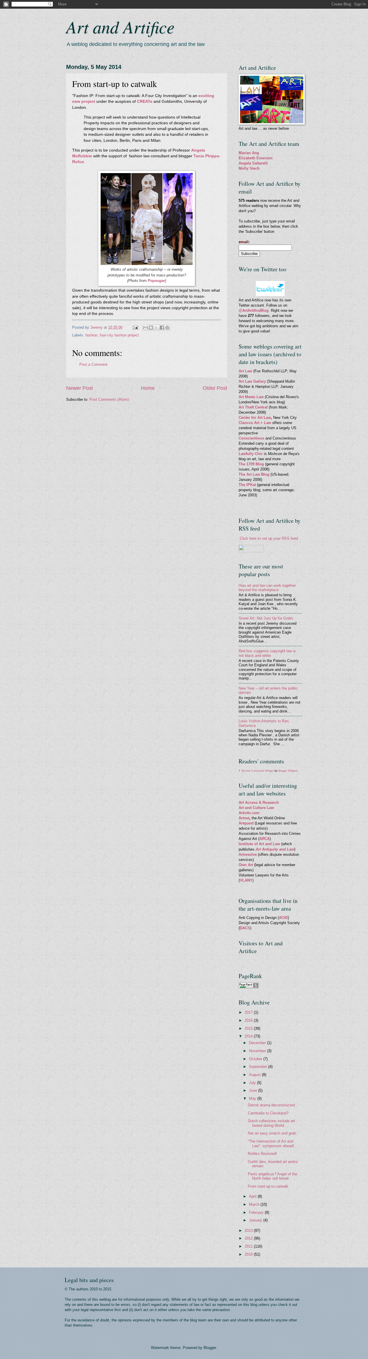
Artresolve (248, 854)
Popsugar (156, 280)
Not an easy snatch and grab (272, 1133)
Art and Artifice (120, 26)
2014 (249, 1036)
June (253, 1090)
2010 (249, 1254)
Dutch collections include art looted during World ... (271, 1123)
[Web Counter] (249, 961)
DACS (245, 928)
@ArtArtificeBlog (254, 310)
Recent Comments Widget (258, 770)
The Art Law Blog (254, 474)
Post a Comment (93, 364)
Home (148, 388)
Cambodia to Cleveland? (268, 1113)
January (256, 1220)
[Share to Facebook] (162, 327)
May (253, 1098)
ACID (283, 917)
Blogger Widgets (288, 770)
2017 (249, 1012)
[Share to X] (156, 327)
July (253, 1083)
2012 (249, 1238)
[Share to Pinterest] (167, 327)
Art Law (245, 371)
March (254, 1204)
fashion (91, 335)
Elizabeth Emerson (256, 158)
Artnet (244, 818)
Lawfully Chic (251, 454)
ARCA (264, 839)
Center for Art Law (255, 417)
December (258, 1043)
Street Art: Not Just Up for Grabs (266, 618)
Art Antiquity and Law (275, 849)
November (258, 1051)
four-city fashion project (119, 335)
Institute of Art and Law (259, 844)
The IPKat (248, 485)
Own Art (246, 865)
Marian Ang (249, 153)
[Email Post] (135, 327)
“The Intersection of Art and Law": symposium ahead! (271, 1143)
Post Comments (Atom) (109, 399)
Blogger (210, 1348)
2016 (249, 1020)
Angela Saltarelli (253, 163)
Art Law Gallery (252, 381)
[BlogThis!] (151, 327)
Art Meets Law (252, 397)
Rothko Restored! (262, 1153)
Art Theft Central (253, 407)
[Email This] (145, 327)
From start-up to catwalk (268, 1186)
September (258, 1066)
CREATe (144, 101)
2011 (249, 1246)
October (256, 1059)
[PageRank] (249, 987)
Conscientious (252, 438)
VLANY (246, 880)
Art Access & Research (259, 802)
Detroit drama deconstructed (271, 1105)
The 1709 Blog (251, 464)
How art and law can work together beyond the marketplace (267, 587)
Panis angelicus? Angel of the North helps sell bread (272, 1176)
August (255, 1075)
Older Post (215, 388)
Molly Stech (249, 168)
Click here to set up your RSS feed (269, 538)
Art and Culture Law (256, 808)
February (257, 1212)
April (253, 1196)
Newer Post (79, 388)
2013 (249, 1230)
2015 (249, 1028)
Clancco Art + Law (255, 423)
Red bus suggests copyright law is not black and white (267, 653)
